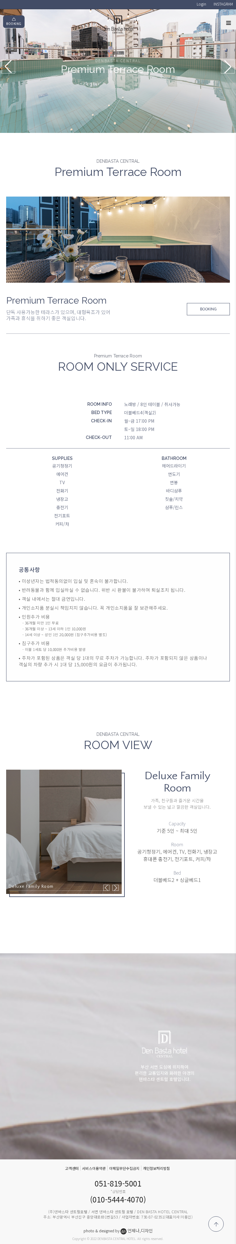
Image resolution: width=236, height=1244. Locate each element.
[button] (228, 67)
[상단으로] (216, 1224)
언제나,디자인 (140, 1230)
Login (201, 3)
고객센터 (72, 1168)
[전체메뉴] (228, 22)
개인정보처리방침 (156, 1168)
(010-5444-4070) (118, 1199)
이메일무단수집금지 (124, 1168)
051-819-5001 (118, 1183)
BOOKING (14, 23)
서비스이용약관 (94, 1168)
